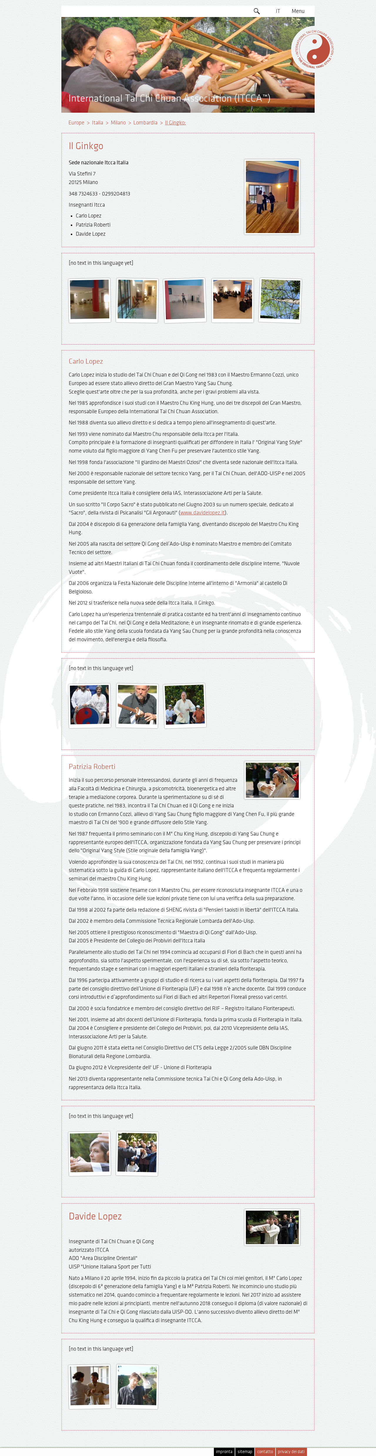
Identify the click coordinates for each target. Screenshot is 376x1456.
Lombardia (145, 123)
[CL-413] (137, 722)
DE (278, 34)
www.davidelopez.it (202, 513)
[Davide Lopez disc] (89, 1403)
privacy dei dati (291, 1451)
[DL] (137, 1403)
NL (278, 79)
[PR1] (89, 1170)
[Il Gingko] (89, 317)
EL (278, 45)
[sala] (232, 317)
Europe (76, 123)
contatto (265, 1451)
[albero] (279, 317)
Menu (298, 11)
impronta (224, 1451)
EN (278, 23)
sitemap (245, 1451)
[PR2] (137, 1170)
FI (278, 67)
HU (278, 90)
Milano (118, 123)
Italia (97, 123)
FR (278, 56)
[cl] (185, 722)
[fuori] (89, 722)
